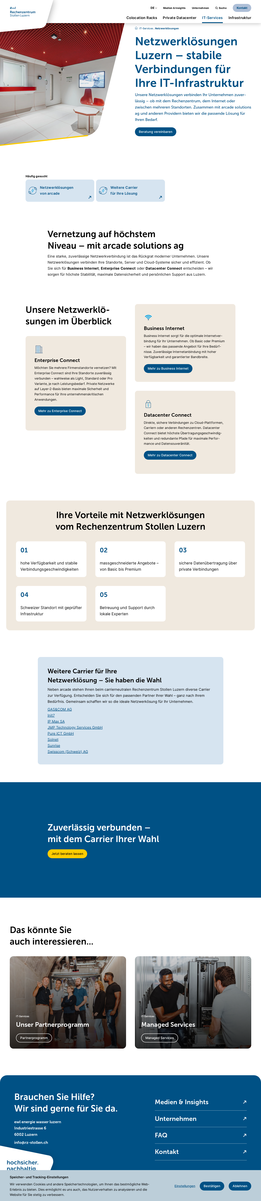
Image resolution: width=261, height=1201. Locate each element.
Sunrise (54, 745)
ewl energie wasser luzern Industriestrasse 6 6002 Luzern (37, 1128)
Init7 (51, 715)
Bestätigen (212, 1186)
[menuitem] (142, 19)
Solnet (53, 739)
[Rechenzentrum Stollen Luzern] (136, 28)
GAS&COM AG (60, 709)
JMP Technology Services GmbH (75, 727)
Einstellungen (185, 1186)
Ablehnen (240, 1186)
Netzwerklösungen (166, 28)
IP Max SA (56, 721)
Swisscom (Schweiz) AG (68, 752)
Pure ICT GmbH (61, 733)
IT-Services (146, 28)
